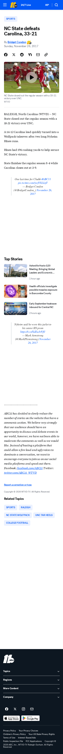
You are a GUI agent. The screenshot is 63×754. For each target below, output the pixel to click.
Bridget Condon (17, 42)
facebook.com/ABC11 (30, 468)
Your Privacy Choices (28, 731)
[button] (5, 4)
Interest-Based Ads (27, 738)
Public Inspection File (13, 741)
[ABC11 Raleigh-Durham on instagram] (23, 709)
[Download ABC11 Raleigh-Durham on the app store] (11, 718)
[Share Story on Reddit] (22, 55)
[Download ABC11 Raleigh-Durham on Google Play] (30, 718)
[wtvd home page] (8, 659)
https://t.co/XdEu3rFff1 (32, 331)
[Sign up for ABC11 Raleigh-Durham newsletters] (31, 709)
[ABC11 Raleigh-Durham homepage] (13, 5)
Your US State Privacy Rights (42, 734)
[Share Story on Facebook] (6, 55)
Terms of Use (9, 738)
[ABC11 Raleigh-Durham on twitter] (15, 709)
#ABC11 (46, 179)
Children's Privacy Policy (14, 734)
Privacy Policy (9, 731)
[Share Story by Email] (38, 55)
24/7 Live (26, 5)
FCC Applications (34, 741)
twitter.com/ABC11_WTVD (20, 472)
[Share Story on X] (14, 55)
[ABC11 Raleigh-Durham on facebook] (6, 709)
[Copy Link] (46, 55)
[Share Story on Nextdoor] (30, 55)
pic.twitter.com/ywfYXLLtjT (33, 182)
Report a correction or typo (18, 484)
